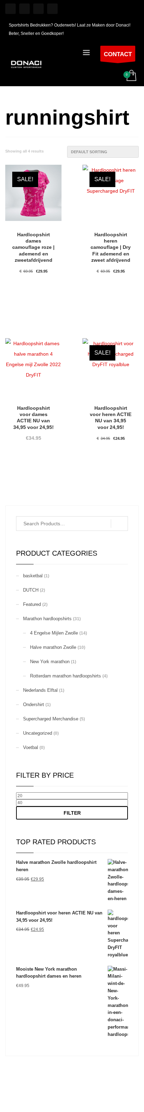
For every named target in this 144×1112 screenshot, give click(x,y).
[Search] (119, 523)
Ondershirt (33, 704)
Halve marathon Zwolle (53, 647)
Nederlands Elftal (40, 690)
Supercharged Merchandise (50, 718)
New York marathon (50, 661)
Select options (33, 306)
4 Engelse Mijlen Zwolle (54, 633)
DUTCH (30, 590)
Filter (72, 813)
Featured (32, 604)
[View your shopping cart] (131, 76)
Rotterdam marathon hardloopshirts (65, 676)
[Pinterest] (38, 8)
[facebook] (24, 8)
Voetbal (30, 747)
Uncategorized (37, 733)
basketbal (33, 575)
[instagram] (10, 8)
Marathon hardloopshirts (47, 618)
